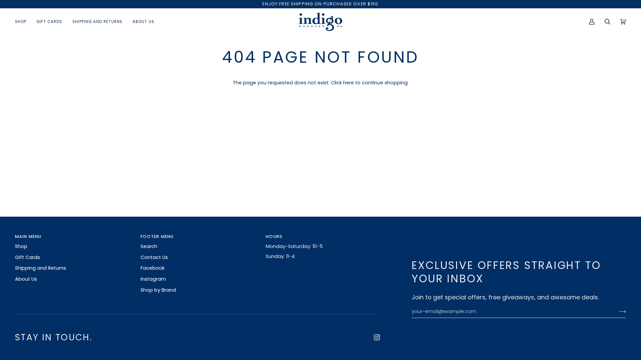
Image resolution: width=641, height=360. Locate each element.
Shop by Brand (158, 290)
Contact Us (154, 257)
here (348, 82)
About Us (26, 279)
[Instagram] (377, 337)
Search (149, 246)
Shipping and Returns (40, 268)
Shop (21, 246)
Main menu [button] (28, 236)
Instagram (153, 279)
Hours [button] (274, 236)
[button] (23, 21)
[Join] (617, 311)
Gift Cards (27, 257)
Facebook (153, 268)
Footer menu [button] (157, 236)
